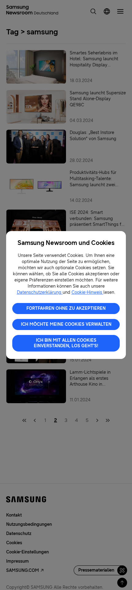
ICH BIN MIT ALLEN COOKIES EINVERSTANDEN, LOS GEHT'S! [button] (66, 343)
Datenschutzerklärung (40, 292)
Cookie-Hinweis (87, 292)
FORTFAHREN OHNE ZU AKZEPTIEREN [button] (66, 308)
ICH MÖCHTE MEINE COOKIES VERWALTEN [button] (66, 324)
